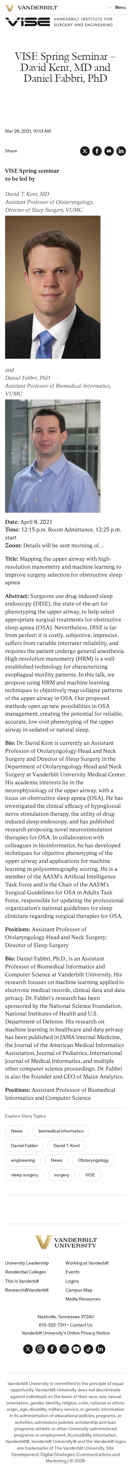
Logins (72, 1281)
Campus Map (79, 1290)
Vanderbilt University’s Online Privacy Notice (66, 1333)
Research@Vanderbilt (27, 1290)
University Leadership (27, 1263)
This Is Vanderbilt (22, 1281)
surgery (61, 1175)
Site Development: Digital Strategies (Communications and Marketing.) (65, 1455)
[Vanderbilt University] (65, 1242)
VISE (90, 1175)
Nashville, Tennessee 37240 (66, 1317)
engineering (23, 1160)
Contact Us (81, 1325)
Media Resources (83, 1299)
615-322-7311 (52, 1325)
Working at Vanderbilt (87, 1263)
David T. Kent (66, 1146)
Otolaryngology (93, 1160)
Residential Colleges (25, 1272)
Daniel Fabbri (24, 1146)
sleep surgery (24, 1175)
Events (72, 1272)
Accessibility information (91, 1435)
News (17, 1131)
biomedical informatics (61, 1131)
